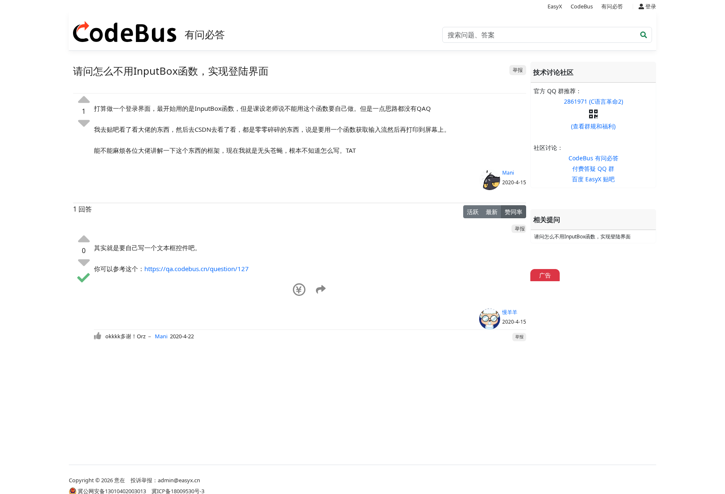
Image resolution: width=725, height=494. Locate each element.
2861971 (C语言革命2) (593, 101)
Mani (508, 172)
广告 (545, 275)
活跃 (473, 212)
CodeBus (582, 6)
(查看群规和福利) (593, 126)
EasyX (555, 6)
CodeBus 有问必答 (593, 158)
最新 (492, 212)
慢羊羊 (509, 312)
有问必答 (612, 6)
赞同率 (513, 212)
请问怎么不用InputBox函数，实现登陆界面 (582, 236)
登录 (650, 6)
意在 (119, 480)
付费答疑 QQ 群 (593, 169)
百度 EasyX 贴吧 (593, 179)
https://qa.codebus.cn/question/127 (196, 268)
